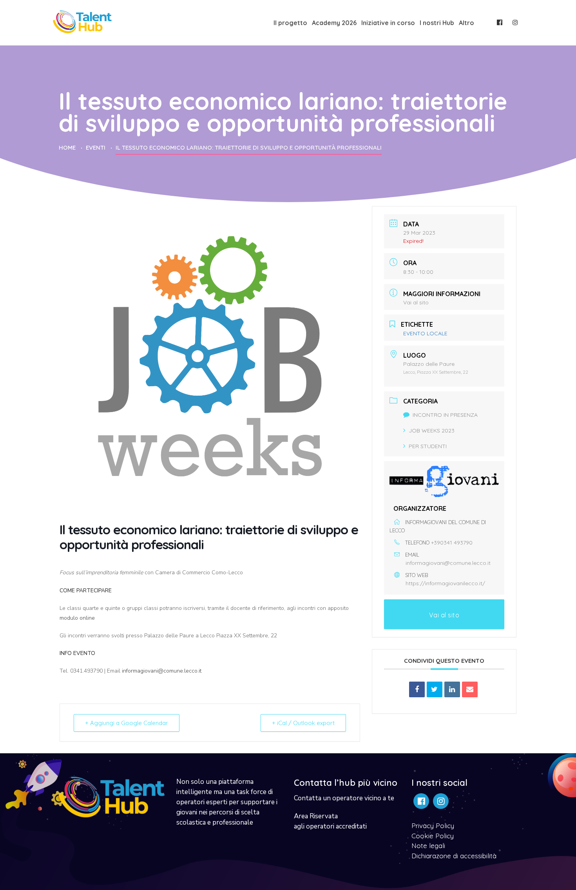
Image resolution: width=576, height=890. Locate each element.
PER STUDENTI (428, 446)
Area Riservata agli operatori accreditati (330, 821)
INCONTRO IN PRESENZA (445, 414)
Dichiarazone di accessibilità (453, 856)
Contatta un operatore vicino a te (344, 798)
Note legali (428, 845)
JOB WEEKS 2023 (432, 430)
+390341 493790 (452, 542)
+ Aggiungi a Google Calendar (126, 723)
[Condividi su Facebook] (417, 689)
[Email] (470, 689)
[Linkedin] (452, 689)
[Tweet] (434, 689)
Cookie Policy (432, 836)
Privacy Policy (432, 825)
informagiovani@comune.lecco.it (161, 671)
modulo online (77, 618)
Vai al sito (416, 302)
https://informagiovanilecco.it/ (445, 583)
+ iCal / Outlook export (303, 723)
